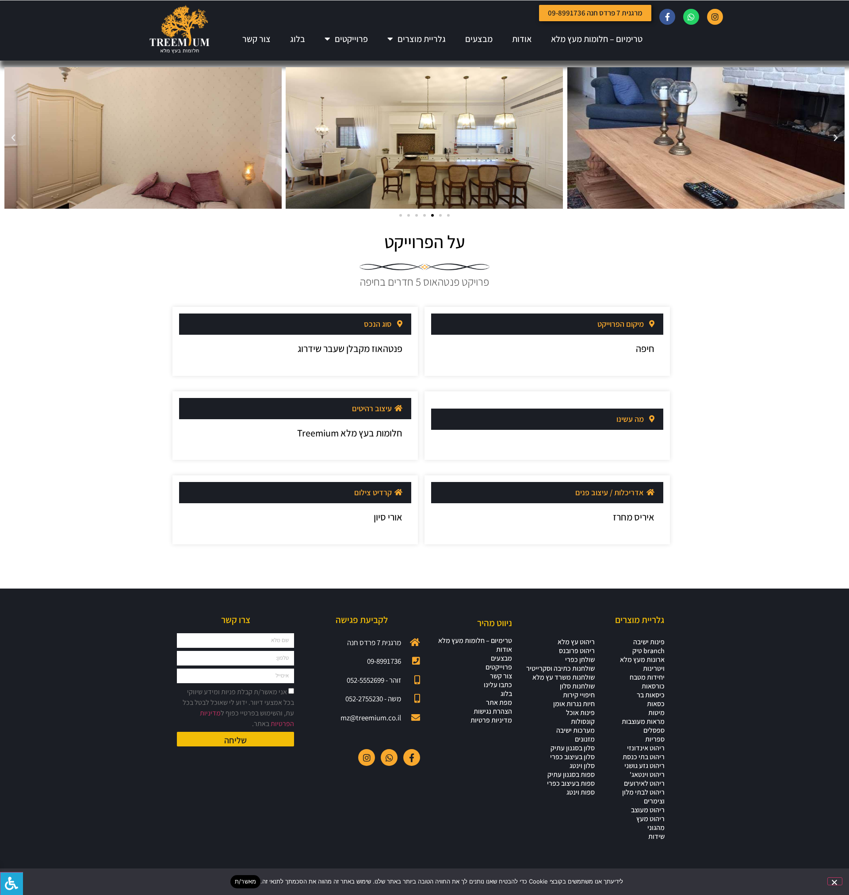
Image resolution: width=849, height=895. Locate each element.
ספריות (655, 739)
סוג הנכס (378, 324)
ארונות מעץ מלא (642, 659)
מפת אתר (499, 702)
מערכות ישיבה (575, 730)
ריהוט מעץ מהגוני (650, 823)
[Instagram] (715, 17)
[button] (835, 138)
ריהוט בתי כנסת (644, 757)
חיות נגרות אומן (574, 704)
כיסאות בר (651, 695)
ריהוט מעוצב (648, 810)
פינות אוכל (580, 712)
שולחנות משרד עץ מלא (563, 677)
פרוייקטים (351, 39)
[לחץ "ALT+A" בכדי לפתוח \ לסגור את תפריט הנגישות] (11, 883)
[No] (834, 881)
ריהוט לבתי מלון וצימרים (643, 797)
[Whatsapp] (691, 17)
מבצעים (479, 39)
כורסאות (653, 686)
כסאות (656, 704)
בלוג (297, 39)
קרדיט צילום (373, 492)
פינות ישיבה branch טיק (648, 646)
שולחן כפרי (580, 659)
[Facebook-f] (667, 17)
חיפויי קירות (579, 695)
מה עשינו (630, 419)
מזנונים (585, 739)
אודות (522, 39)
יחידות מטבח (647, 677)
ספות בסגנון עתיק (571, 774)
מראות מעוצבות (643, 721)
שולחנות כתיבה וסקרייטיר (560, 668)
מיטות (656, 712)
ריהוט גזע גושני (644, 765)
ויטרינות (654, 668)
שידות (656, 836)
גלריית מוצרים (422, 39)
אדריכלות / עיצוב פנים (609, 492)
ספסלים (654, 730)
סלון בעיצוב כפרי (572, 757)
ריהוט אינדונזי (646, 748)
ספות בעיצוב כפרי (571, 783)
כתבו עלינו (498, 685)
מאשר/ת (245, 881)
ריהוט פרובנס (577, 650)
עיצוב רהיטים (372, 408)
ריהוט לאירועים (644, 783)
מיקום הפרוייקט (620, 324)
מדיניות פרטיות (491, 720)
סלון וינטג (582, 765)
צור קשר (256, 39)
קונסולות (583, 721)
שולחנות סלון (577, 686)
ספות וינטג (580, 792)
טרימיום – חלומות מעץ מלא (596, 39)
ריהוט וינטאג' (647, 774)
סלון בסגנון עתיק (573, 748)
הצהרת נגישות (493, 711)
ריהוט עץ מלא (576, 642)
